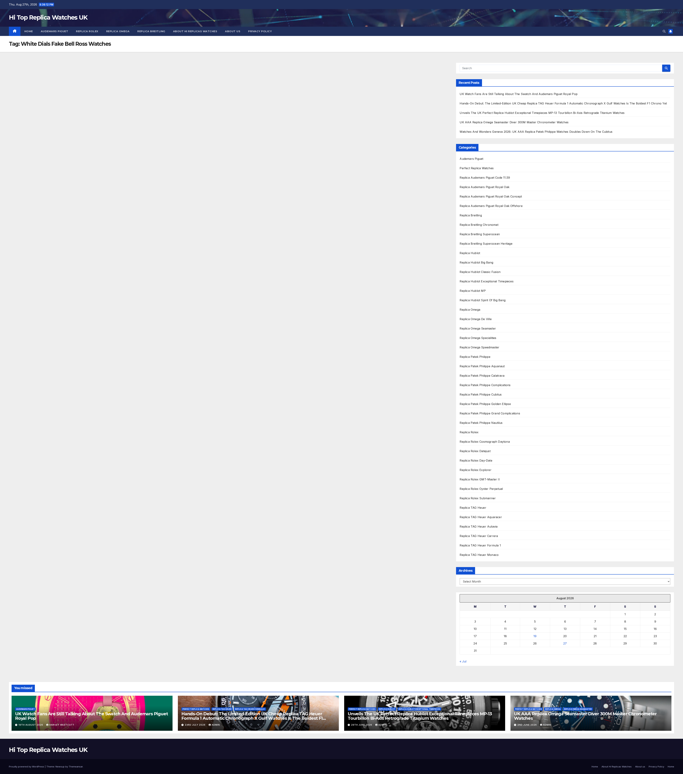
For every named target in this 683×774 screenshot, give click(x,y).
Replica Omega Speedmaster (479, 347)
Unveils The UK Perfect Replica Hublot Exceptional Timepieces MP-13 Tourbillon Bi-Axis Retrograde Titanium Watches (542, 113)
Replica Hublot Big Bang (476, 262)
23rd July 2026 (195, 724)
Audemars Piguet (54, 31)
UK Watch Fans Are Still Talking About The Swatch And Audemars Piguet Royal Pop (519, 94)
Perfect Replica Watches (477, 168)
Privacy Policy (260, 31)
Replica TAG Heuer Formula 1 (480, 545)
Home (28, 31)
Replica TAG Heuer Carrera (479, 536)
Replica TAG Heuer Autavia (478, 526)
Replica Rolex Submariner (478, 498)
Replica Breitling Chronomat (479, 225)
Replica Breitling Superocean (480, 234)
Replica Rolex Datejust (475, 451)
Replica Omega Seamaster (478, 328)
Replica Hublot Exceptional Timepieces (486, 281)
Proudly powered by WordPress (27, 766)
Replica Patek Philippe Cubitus (481, 394)
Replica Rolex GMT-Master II (480, 479)
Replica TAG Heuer (473, 507)
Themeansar (76, 766)
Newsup (60, 766)
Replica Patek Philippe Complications (485, 385)
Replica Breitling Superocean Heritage (486, 243)
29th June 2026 (362, 724)
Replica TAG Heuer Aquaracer (481, 517)
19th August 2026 (31, 724)
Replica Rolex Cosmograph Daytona (485, 441)
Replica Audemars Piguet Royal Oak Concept (491, 196)
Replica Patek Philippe (475, 357)
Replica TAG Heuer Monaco (479, 555)
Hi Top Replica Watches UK (48, 17)
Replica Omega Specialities (478, 338)
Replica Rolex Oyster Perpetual (481, 489)
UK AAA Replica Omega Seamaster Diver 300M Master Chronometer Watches (514, 122)
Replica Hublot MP (473, 291)
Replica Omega (118, 31)
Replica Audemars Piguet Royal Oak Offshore (491, 206)
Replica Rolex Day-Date (476, 460)
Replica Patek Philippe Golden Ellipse (485, 404)
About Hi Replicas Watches (195, 31)
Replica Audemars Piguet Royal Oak (484, 187)
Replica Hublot (470, 253)
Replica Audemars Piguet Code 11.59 (485, 177)
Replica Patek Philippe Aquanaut (482, 366)
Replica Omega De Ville (475, 319)
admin (216, 724)
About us (232, 31)
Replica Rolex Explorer (475, 470)
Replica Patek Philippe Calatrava (482, 375)
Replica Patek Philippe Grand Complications (490, 413)
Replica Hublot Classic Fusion (480, 272)
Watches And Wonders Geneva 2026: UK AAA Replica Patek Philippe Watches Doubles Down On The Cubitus (536, 131)
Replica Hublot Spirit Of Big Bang (482, 300)
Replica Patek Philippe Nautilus (481, 423)
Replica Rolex (87, 31)
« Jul (463, 661)
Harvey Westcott (62, 724)
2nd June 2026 (527, 724)
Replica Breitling (151, 31)
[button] (664, 31)
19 (534, 636)
